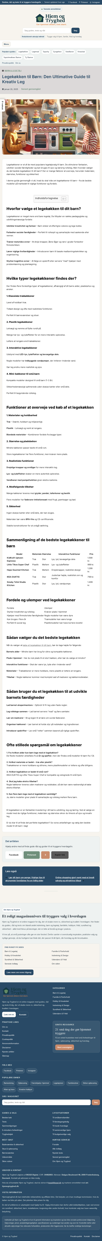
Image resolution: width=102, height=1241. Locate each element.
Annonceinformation (10, 1043)
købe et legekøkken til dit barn (37, 645)
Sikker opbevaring (90, 1083)
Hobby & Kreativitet (13, 955)
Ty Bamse (29, 57)
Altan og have (9, 1089)
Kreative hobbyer (25, 1089)
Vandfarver (69, 52)
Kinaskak (81, 52)
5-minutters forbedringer (12, 1130)
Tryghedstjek (7, 1134)
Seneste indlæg (11, 964)
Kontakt (22, 1015)
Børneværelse (8, 1153)
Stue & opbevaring (10, 1149)
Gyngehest (57, 52)
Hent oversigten (64, 1047)
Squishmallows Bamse (12, 57)
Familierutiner (73, 1083)
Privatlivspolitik (8, 63)
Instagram (32, 1071)
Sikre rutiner (7, 1161)
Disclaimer (6, 1047)
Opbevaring (22, 1083)
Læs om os (9, 1014)
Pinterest (31, 855)
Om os (18, 63)
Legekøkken (23, 52)
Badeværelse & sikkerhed (13, 1144)
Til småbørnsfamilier (60, 1117)
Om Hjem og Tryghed (61, 1161)
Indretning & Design (60, 955)
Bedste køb (7, 1117)
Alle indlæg (57, 1149)
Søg (75, 30)
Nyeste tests (57, 1153)
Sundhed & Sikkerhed (14, 959)
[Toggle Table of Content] (62, 199)
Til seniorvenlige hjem (61, 1130)
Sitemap (5, 1056)
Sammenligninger (9, 1126)
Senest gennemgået (60, 1157)
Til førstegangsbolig (60, 1122)
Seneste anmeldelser (52, 9)
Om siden (56, 964)
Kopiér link (60, 855)
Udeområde (7, 1157)
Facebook (14, 855)
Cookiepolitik (7, 1039)
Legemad (35, 52)
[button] (2, 105)
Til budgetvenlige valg (61, 1134)
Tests (4, 1122)
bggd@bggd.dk (54, 1183)
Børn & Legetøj (13, 70)
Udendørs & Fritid (59, 959)
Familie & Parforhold (60, 951)
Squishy (46, 52)
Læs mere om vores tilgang (19, 972)
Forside (55, 1144)
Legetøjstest (58, 1083)
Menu (6, 44)
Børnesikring (9, 1083)
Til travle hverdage (60, 1126)
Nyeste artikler (8, 1052)
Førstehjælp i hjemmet (40, 1083)
